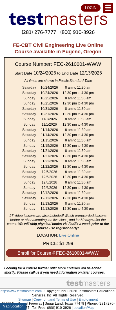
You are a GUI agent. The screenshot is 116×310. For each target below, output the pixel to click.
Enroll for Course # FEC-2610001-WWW (58, 253)
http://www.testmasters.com (21, 291)
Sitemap (24, 300)
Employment (88, 300)
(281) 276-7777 (39, 32)
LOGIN (90, 8)
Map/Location (13, 306)
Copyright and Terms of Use (55, 300)
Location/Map (83, 308)
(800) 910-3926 (77, 32)
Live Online (69, 235)
